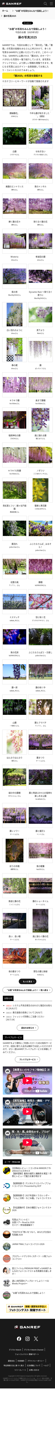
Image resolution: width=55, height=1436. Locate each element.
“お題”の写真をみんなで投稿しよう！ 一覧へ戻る (27, 990)
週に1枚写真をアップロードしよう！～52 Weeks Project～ (30, 1282)
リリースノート (20, 1370)
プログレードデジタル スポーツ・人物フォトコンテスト (32, 1257)
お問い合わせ (34, 1370)
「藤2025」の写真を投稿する (27, 75)
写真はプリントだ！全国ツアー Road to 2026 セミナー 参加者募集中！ (23, 1222)
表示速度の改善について (23, 1012)
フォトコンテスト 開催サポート (27, 1354)
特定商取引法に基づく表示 (14, 1365)
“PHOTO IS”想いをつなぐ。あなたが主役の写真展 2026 (31, 1233)
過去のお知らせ (27, 1027)
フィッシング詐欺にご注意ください (28, 1016)
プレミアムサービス (27, 1059)
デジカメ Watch (15, 1349)
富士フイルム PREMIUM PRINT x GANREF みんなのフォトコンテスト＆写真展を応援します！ (31, 1271)
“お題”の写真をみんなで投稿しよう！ (32, 10)
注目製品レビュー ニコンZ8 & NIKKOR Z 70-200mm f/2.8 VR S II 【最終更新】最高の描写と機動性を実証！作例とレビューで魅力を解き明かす (31, 1172)
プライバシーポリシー (35, 1361)
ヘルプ (46, 1365)
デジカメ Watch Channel (33, 1349)
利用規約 (21, 1361)
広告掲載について (33, 1365)
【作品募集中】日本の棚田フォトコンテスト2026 (31, 1209)
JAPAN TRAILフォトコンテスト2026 (28, 1244)
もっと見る (27, 981)
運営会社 (11, 1361)
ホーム (5, 10)
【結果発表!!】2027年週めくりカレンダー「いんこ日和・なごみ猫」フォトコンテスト (31, 1196)
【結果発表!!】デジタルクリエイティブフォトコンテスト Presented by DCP (31, 1184)
